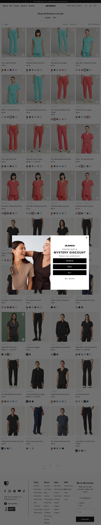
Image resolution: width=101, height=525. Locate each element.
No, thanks (70, 278)
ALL (70, 273)
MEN (70, 267)
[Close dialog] (86, 237)
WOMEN (69, 261)
